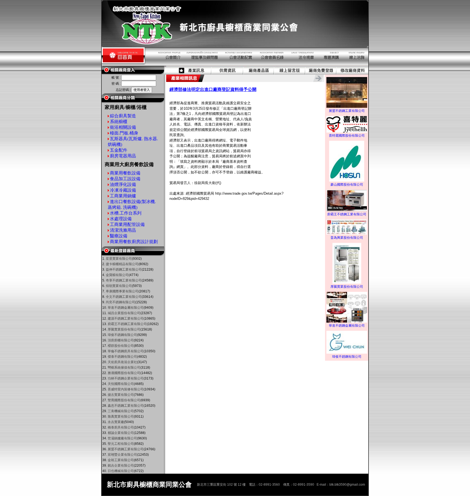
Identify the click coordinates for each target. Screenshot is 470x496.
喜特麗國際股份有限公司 (347, 135)
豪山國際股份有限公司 (346, 184)
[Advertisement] (287, 132)
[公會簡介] (163, 65)
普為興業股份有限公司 (346, 238)
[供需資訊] (227, 73)
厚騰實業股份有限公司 (346, 287)
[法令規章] (301, 65)
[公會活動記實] (237, 65)
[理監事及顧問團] (200, 65)
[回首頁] (123, 65)
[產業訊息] (189, 73)
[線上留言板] (289, 73)
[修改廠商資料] (352, 73)
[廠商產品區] (258, 73)
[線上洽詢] (355, 65)
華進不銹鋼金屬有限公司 (347, 325)
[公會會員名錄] (270, 65)
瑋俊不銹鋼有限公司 (346, 357)
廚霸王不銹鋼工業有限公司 (346, 214)
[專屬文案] (329, 65)
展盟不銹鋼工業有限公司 (347, 111)
